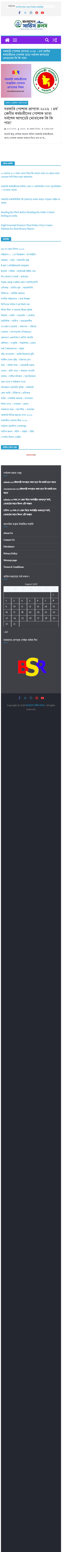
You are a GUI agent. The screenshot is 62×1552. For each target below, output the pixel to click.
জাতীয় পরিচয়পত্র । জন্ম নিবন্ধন (15, 299)
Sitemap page (10, 560)
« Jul (5, 632)
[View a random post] (55, 40)
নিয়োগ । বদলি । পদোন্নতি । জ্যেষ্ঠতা (18, 315)
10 (14, 606)
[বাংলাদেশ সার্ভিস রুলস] (7, 40)
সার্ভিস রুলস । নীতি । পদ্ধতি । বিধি (17, 431)
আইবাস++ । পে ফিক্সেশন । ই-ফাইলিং (18, 254)
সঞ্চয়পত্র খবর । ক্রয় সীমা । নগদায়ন (17, 409)
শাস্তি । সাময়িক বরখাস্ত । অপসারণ (17, 398)
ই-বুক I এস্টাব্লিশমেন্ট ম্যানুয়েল (15, 266)
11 (22, 606)
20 (38, 612)
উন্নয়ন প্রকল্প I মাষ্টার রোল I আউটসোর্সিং (19, 282)
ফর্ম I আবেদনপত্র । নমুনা (12, 349)
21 (46, 612)
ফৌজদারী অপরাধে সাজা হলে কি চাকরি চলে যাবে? (34, 482)
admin (23, 129)
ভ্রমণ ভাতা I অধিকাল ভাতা (13, 382)
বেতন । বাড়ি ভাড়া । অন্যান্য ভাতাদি (17, 371)
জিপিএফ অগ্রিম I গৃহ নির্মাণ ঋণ (15, 304)
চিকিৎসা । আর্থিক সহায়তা (13, 293)
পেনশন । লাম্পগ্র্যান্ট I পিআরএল (16, 332)
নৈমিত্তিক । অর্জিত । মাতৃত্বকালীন (16, 321)
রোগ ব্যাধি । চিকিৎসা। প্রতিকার (15, 393)
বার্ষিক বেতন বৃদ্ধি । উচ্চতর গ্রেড (16, 360)
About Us (8, 533)
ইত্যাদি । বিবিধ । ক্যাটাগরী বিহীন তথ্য (18, 271)
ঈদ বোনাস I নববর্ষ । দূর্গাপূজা (14, 277)
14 (46, 606)
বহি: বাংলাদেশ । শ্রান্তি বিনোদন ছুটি (17, 354)
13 (38, 606)
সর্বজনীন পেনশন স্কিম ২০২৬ (14, 420)
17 (14, 612)
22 (54, 612)
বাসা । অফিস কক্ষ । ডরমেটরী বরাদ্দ (17, 365)
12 (30, 606)
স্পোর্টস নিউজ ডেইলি (11, 437)
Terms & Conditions (13, 567)
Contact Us (9, 540)
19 (30, 612)
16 (7, 612)
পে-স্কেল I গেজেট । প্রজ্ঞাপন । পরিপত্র (18, 326)
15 (54, 606)
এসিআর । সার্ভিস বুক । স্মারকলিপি (17, 288)
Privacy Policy (10, 553)
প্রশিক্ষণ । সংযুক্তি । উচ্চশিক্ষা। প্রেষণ (18, 343)
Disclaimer (8, 547)
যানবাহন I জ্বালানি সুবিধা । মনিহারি (17, 387)
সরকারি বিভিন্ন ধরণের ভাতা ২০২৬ (16, 415)
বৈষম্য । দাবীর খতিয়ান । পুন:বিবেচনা (18, 376)
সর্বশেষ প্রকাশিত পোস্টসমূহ (13, 426)
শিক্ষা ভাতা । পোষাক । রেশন (14, 404)
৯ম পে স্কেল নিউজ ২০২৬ (12, 249)
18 (22, 612)
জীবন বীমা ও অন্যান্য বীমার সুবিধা (16, 310)
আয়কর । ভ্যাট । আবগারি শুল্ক (15, 260)
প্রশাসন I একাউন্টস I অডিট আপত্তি (16, 103)
